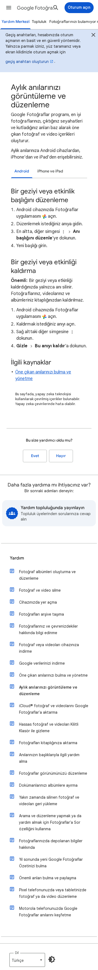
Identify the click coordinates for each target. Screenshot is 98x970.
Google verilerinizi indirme (42, 663)
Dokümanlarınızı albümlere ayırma (48, 785)
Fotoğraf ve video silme (40, 590)
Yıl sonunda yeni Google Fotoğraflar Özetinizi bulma (51, 862)
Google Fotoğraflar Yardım (37, 8)
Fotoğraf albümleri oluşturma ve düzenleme (47, 575)
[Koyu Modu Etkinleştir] (51, 959)
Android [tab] (21, 171)
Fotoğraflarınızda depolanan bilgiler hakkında (50, 844)
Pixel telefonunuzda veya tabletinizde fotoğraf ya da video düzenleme (52, 893)
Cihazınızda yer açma (38, 602)
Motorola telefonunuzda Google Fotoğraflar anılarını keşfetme (48, 911)
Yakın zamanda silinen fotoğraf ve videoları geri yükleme (49, 800)
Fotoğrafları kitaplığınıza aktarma (48, 742)
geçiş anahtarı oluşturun (27, 61)
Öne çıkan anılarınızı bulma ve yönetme (53, 675)
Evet (35, 456)
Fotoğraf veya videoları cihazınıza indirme (49, 648)
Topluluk (39, 21)
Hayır (61, 456)
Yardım (17, 558)
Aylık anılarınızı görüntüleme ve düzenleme (48, 690)
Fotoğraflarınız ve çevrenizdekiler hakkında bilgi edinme (48, 629)
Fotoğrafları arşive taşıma (41, 614)
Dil (17, 953)
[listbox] (27, 960)
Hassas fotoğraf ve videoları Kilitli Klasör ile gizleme (48, 727)
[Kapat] (93, 35)
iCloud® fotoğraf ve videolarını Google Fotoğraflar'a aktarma (53, 709)
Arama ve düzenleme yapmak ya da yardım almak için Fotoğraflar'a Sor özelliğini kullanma (50, 822)
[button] (8, 7)
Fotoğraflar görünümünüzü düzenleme (53, 773)
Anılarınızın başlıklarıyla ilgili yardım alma (49, 758)
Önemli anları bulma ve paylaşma (47, 877)
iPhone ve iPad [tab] (50, 171)
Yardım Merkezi (16, 21)
